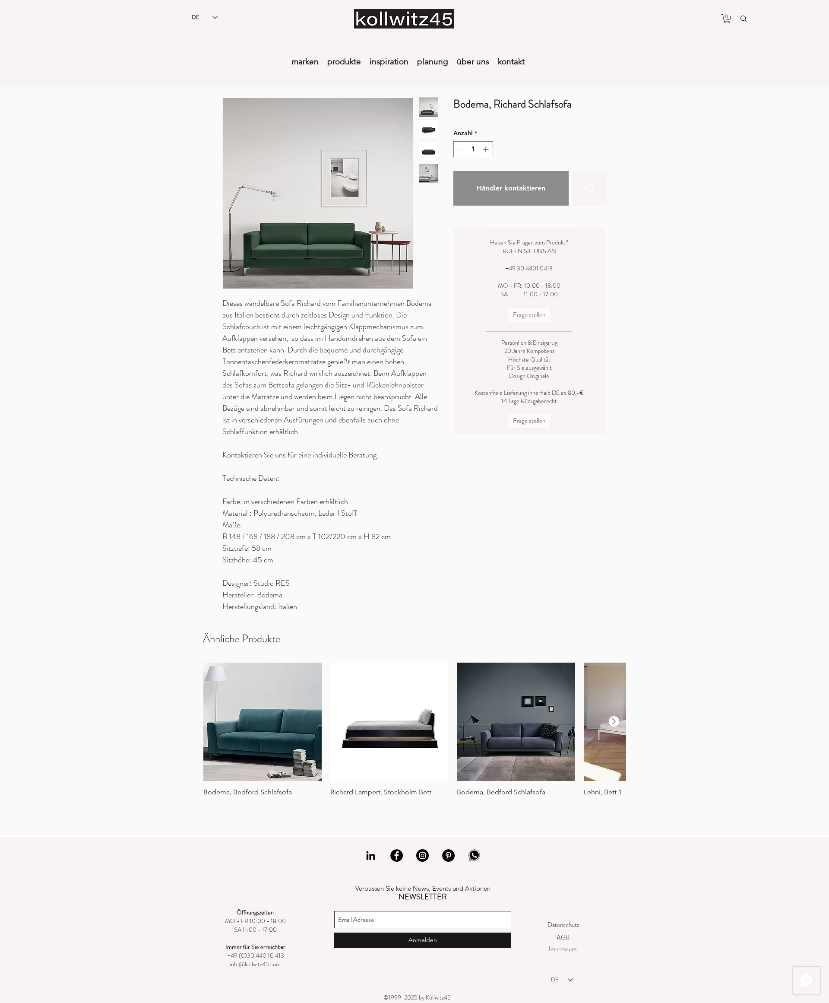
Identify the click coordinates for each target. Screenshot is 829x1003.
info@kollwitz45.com (255, 964)
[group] (414, 734)
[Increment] (486, 149)
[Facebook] (396, 855)
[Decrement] (460, 149)
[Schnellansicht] (262, 722)
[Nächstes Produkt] (614, 721)
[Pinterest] (448, 855)
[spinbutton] (473, 149)
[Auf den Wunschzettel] (589, 188)
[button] (726, 18)
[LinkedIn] (370, 855)
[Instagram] (422, 855)
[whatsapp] (474, 855)
